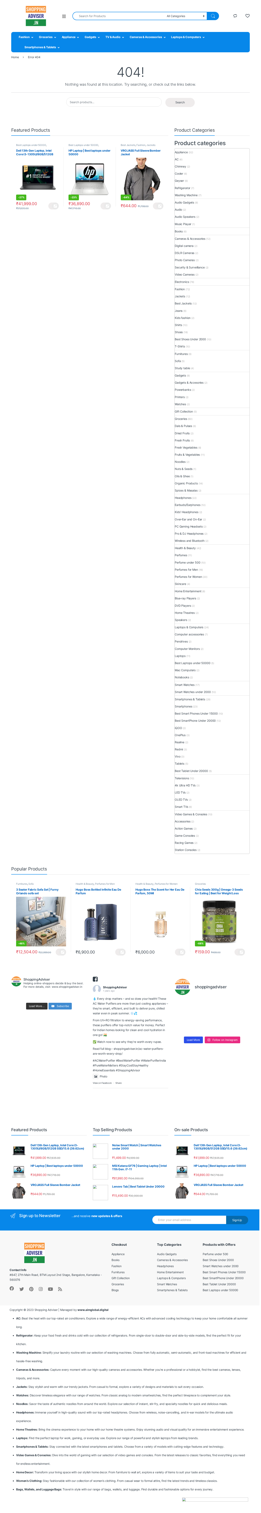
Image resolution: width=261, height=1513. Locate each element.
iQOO (178, 728)
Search (180, 102)
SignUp (237, 1220)
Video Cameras (185, 274)
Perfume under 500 (187, 562)
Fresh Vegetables (186, 447)
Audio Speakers (185, 216)
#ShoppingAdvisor (128, 1070)
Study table (182, 368)
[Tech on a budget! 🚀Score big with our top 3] (221, 1016)
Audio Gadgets (184, 202)
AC (177, 159)
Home (15, 57)
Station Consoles (186, 850)
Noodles (180, 461)
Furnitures (181, 354)
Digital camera (184, 245)
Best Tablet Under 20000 (191, 771)
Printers (180, 397)
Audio (178, 209)
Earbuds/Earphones (187, 505)
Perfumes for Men (186, 569)
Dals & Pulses (183, 426)
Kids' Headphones (186, 512)
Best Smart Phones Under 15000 (196, 713)
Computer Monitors (187, 648)
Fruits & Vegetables (187, 454)
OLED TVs (181, 799)
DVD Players (183, 605)
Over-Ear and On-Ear (188, 519)
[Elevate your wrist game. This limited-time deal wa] (241, 1016)
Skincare (180, 584)
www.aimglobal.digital (92, 1310)
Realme (179, 742)
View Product (53, 206)
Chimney (180, 166)
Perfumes (181, 555)
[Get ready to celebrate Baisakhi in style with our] (202, 1028)
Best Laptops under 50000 (31, 145)
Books (179, 231)
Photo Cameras (185, 260)
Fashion (24, 37)
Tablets (179, 763)
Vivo (177, 756)
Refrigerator (182, 188)
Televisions (182, 778)
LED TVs (180, 792)
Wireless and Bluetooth (190, 540)
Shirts (178, 325)
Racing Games (184, 842)
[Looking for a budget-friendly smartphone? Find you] (221, 1005)
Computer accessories (189, 634)
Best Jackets (128, 145)
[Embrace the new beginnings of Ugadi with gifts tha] (241, 1028)
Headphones (183, 497)
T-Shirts (180, 346)
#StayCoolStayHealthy (133, 1065)
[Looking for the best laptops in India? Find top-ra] (183, 1005)
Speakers (181, 620)
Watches (180, 404)
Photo (103, 1076)
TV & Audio (113, 37)
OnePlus (180, 735)
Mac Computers (185, 670)
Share (118, 1083)
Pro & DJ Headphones (189, 533)
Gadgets (90, 37)
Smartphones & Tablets (40, 47)
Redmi (179, 749)
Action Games (184, 828)
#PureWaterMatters (105, 1065)
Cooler (179, 173)
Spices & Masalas (186, 490)
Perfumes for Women (188, 576)
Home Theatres (185, 612)
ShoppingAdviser (115, 987)
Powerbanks (183, 389)
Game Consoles (185, 835)
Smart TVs (181, 806)
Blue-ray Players (185, 598)
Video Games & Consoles (191, 814)
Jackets (150, 145)
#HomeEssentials (104, 1070)
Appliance (69, 37)
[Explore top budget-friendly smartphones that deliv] (183, 1016)
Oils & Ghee (182, 476)
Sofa (178, 361)
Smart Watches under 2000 (193, 692)
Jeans (178, 310)
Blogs (115, 1290)
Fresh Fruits (182, 440)
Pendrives (181, 641)
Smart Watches (185, 684)
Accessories (182, 821)
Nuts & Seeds (183, 469)
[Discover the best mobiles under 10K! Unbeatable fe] (202, 1016)
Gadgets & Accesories (189, 382)
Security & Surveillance (190, 267)
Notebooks (182, 677)
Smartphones (183, 706)
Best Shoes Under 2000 (190, 339)
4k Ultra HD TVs (185, 785)
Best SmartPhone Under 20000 (195, 720)
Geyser (179, 180)
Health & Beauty (185, 548)
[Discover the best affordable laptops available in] (202, 1005)
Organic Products (186, 483)
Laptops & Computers (186, 37)
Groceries (46, 37)
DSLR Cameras (184, 253)
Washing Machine (186, 195)
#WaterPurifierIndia (153, 1060)
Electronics (182, 282)
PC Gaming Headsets (188, 526)
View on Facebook (102, 1083)
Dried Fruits (182, 433)
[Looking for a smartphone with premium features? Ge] (241, 1005)
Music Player (183, 224)
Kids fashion (182, 318)
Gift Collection (184, 411)
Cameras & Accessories (146, 37)
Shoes (179, 332)
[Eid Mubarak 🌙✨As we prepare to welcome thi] (221, 1028)
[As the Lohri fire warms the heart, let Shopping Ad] (183, 1028)
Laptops (180, 656)
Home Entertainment (188, 591)
